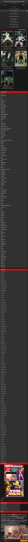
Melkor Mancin (4, 196)
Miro (2, 201)
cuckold (12, 520)
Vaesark (2, 261)
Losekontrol (3, 191)
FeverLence (3, 152)
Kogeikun (3, 184)
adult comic (6, 514)
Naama (2, 203)
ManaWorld (3, 193)
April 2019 (2, 422)
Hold (2, 165)
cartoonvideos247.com (14, 16)
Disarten (2, 136)
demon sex (11, 68)
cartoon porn (24, 516)
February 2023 (3, 343)
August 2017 (3, 456)
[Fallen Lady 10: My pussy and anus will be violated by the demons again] (7, 58)
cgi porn (10, 88)
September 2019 (4, 413)
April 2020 (2, 401)
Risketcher (3, 222)
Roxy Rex (3, 224)
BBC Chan (3, 104)
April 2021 (2, 381)
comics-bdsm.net (14, 21)
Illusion (2, 167)
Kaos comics (3, 181)
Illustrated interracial (5, 169)
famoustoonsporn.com (4, 508)
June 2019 (2, 418)
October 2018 (3, 432)
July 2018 (2, 437)
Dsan (2, 138)
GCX (2, 157)
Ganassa (2, 153)
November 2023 (3, 328)
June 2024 (2, 316)
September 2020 (4, 393)
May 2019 (2, 420)
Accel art (2, 93)
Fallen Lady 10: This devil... (21, 66)
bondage (19, 516)
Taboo (2, 248)
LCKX (2, 188)
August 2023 (3, 333)
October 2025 (3, 288)
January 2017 (3, 460)
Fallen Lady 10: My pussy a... (7, 66)
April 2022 (2, 360)
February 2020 (3, 405)
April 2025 (2, 298)
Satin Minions (4, 229)
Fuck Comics (14, 11)
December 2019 (3, 408)
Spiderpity (3, 239)
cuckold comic (19, 520)
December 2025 (3, 285)
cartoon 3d (23, 68)
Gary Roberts (3, 155)
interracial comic (16, 525)
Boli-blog (3, 109)
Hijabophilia (3, 162)
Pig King (2, 212)
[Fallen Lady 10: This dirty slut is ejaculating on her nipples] (7, 78)
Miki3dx (2, 200)
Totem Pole (3, 258)
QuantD (2, 215)
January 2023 (3, 345)
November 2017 (3, 451)
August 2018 (3, 436)
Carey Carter (3, 117)
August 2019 (3, 415)
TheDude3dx (3, 256)
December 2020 (3, 388)
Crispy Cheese (4, 126)
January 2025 (3, 304)
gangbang (12, 521)
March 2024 (3, 321)
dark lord (24, 520)
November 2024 (3, 307)
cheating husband (12, 518)
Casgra (2, 119)
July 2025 (2, 293)
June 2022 (2, 357)
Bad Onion (3, 100)
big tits (11, 516)
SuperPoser (3, 244)
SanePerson (3, 227)
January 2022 (3, 365)
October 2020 (3, 391)
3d (2, 514)
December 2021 (3, 367)
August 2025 (3, 292)
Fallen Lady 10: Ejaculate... (7, 47)
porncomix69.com (14, 13)
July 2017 (2, 458)
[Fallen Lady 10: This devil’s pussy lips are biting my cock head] (20, 58)
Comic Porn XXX (4, 504)
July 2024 (2, 314)
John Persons (4, 177)
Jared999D (3, 174)
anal (11, 514)
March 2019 (3, 424)
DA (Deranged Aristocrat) (6, 128)
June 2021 (2, 377)
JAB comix (3, 172)
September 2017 (4, 454)
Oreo (2, 210)
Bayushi (2, 102)
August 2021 (3, 374)
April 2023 (2, 340)
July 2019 (2, 417)
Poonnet (2, 213)
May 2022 (2, 358)
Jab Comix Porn (3, 506)
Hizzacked (3, 164)
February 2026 (3, 281)
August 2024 (3, 312)
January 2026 (3, 283)
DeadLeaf (3, 133)
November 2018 (3, 430)
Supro (2, 246)
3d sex (8, 88)
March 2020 (3, 403)
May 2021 (2, 379)
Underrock (3, 260)
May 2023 (2, 338)
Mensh (2, 198)
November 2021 (3, 369)
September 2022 (4, 352)
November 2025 (3, 286)
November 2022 (3, 348)
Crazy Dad (3, 124)
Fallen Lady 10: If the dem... (21, 47)
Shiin (2, 234)
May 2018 (2, 441)
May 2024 (2, 317)
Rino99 (2, 220)
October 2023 (3, 329)
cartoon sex (4, 518)
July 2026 (2, 273)
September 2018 (4, 434)
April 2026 (2, 278)
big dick (6, 516)
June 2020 (2, 398)
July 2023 (2, 334)
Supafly (2, 241)
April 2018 (2, 442)
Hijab (2, 160)
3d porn (5, 68)
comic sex (5, 520)
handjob (16, 521)
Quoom (2, 217)
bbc (13, 514)
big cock (3, 516)
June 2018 (2, 439)
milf (4, 529)
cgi (8, 518)
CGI (1, 121)
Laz (1, 186)
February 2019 (3, 425)
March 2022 (3, 362)
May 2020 (2, 400)
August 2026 (3, 271)
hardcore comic (21, 521)
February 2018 (3, 446)
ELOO (2, 143)
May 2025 (2, 297)
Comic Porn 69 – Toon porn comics (14, 1)
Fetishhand (3, 150)
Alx (1, 97)
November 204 (3, 461)
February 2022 (3, 364)
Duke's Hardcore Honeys (6, 140)
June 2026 (2, 274)
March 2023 (3, 341)
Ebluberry (3, 141)
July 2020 (2, 396)
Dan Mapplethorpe (5, 129)
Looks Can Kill (4, 189)
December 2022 (3, 346)
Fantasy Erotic (4, 148)
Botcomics (3, 112)
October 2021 (3, 370)
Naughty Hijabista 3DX (6, 205)
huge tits (17, 523)
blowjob (15, 516)
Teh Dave (3, 253)
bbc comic (18, 514)
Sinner (2, 237)
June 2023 (2, 336)
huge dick (12, 523)
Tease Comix (3, 251)
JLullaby (2, 176)
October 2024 (3, 309)
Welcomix (3, 265)
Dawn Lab (3, 131)
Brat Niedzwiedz (4, 114)
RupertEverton (4, 225)
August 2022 (3, 353)
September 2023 (4, 331)
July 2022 (2, 355)
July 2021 (2, 376)
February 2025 (3, 302)
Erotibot (2, 145)
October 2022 (3, 350)
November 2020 (3, 389)
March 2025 (3, 300)
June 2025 (2, 295)
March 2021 (3, 382)
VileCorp (2, 263)
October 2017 (3, 453)
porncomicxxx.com (14, 24)
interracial (5, 525)
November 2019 (3, 410)
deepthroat (3, 521)
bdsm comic (24, 514)
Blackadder (3, 107)
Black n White (4, 105)
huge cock (6, 523)
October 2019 (3, 412)
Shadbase (3, 232)
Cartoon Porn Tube (14, 26)
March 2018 (3, 444)
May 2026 (2, 276)
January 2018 (3, 448)
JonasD (2, 179)
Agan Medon (3, 95)
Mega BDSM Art (14, 19)
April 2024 (2, 319)
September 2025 (4, 290)
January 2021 (3, 386)
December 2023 (3, 326)
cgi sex (7, 68)
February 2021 (3, 384)
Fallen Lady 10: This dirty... (7, 86)
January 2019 (3, 427)
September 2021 (4, 372)
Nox (1, 208)
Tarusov (2, 249)
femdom (7, 521)
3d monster (19, 68)
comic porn (20, 518)
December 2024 (3, 305)
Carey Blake (3, 116)
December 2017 (3, 449)
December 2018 (3, 429)
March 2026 (3, 280)
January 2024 (3, 324)
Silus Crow (3, 236)
